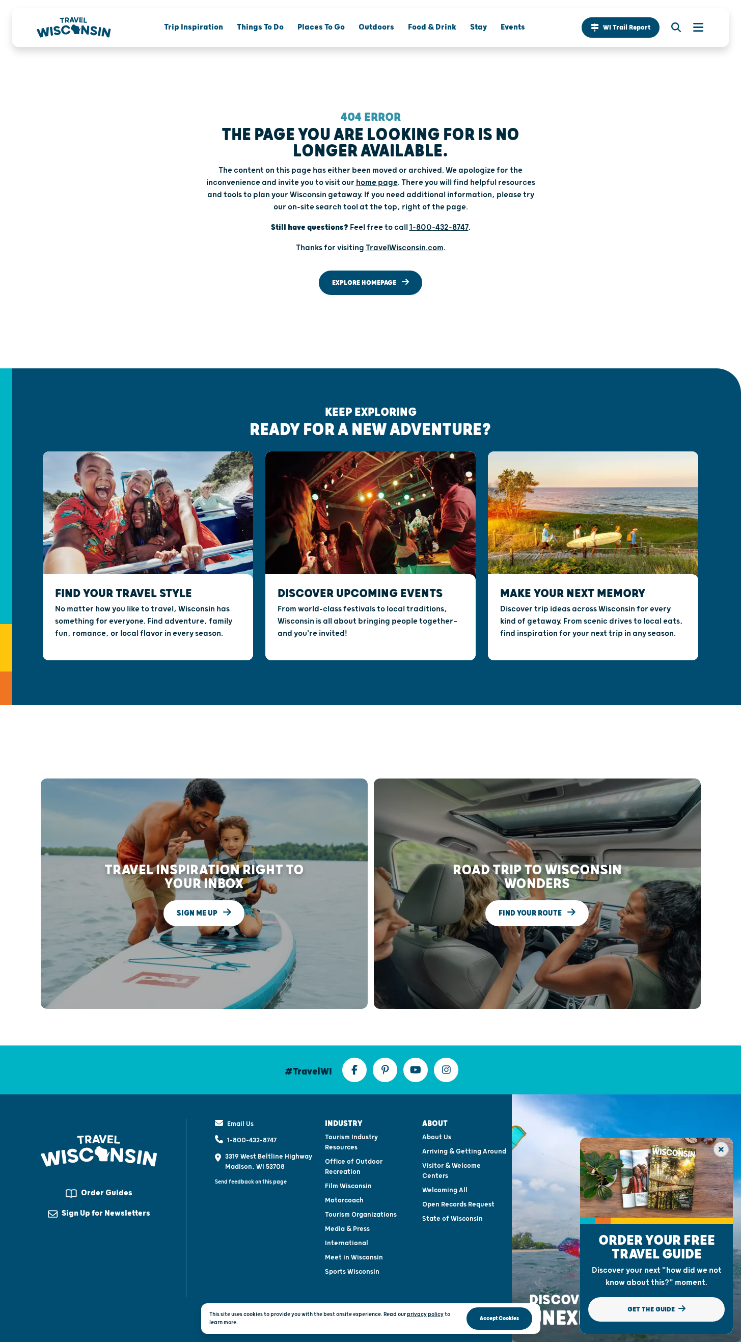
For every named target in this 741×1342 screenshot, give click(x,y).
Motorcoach (344, 1200)
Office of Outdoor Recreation (353, 1167)
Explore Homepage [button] (365, 283)
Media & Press (347, 1229)
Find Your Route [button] (531, 913)
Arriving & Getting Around (464, 1151)
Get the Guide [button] (651, 1309)
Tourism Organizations (361, 1215)
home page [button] (377, 182)
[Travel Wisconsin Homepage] (74, 27)
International (346, 1243)
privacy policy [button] (425, 1314)
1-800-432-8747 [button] (439, 227)
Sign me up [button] (198, 913)
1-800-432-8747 (252, 1140)
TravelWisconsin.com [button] (405, 248)
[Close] (721, 1149)
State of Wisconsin (452, 1219)
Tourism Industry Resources (351, 1142)
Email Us (240, 1124)
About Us (436, 1137)
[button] (621, 27)
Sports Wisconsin (352, 1272)
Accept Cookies (499, 1318)
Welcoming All (445, 1190)
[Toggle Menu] (693, 27)
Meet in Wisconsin (354, 1257)
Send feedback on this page (251, 1181)
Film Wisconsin (348, 1186)
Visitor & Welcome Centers (451, 1171)
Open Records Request (458, 1204)
